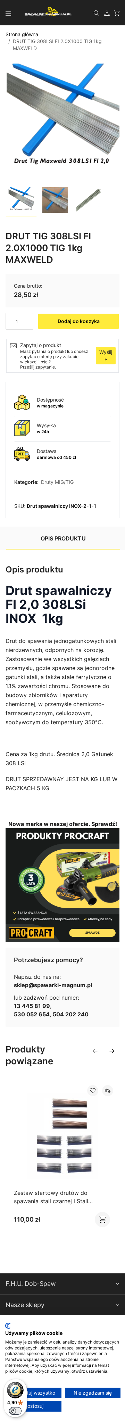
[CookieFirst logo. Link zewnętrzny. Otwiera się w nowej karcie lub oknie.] (7, 1326)
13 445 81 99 (32, 1005)
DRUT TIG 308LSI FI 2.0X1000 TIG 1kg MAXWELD (57, 44)
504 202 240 (71, 1014)
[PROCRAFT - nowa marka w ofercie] (62, 885)
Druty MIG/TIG (57, 482)
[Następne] (112, 1051)
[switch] (15, 1411)
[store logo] (48, 11)
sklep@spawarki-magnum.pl (53, 985)
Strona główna (22, 34)
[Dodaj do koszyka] (99, 1220)
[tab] (63, 538)
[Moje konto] (107, 13)
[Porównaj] (107, 1090)
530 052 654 (32, 1014)
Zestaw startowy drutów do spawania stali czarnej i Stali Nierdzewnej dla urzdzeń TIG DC (57, 1201)
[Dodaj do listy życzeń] (92, 1090)
